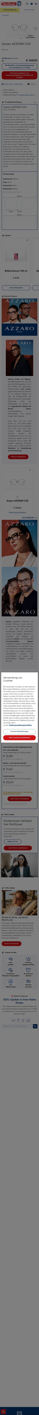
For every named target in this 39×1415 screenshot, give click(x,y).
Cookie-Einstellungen (20, 731)
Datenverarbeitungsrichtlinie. (20, 725)
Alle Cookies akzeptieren (19, 738)
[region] (19, 707)
